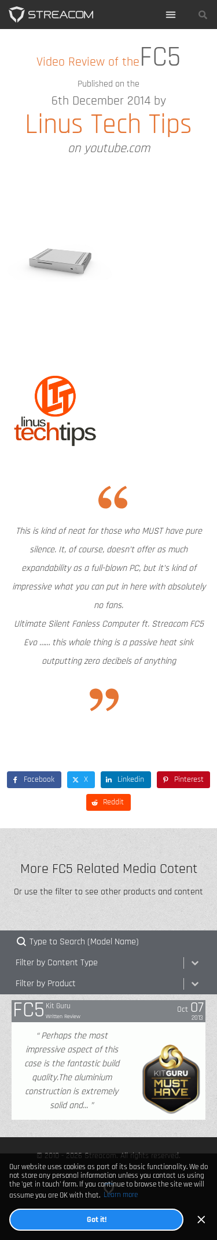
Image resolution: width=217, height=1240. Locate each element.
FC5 (29, 1010)
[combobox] (97, 963)
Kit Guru (58, 1006)
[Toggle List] (195, 963)
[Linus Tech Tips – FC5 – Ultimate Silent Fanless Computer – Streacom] (51, 14)
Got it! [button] (96, 1219)
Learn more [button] (121, 1194)
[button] (171, 15)
